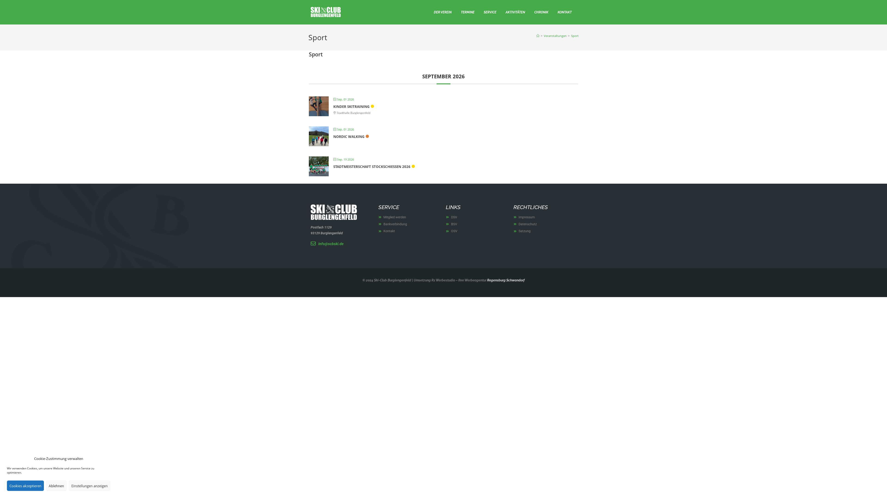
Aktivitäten (515, 12)
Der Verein (443, 12)
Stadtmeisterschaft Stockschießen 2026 (371, 166)
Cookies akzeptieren (25, 486)
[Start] (537, 36)
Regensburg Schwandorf (505, 280)
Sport (575, 36)
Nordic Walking (349, 136)
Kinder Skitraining (351, 106)
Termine (467, 12)
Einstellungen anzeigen (89, 486)
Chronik (541, 12)
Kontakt (565, 12)
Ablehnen (56, 486)
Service (490, 12)
